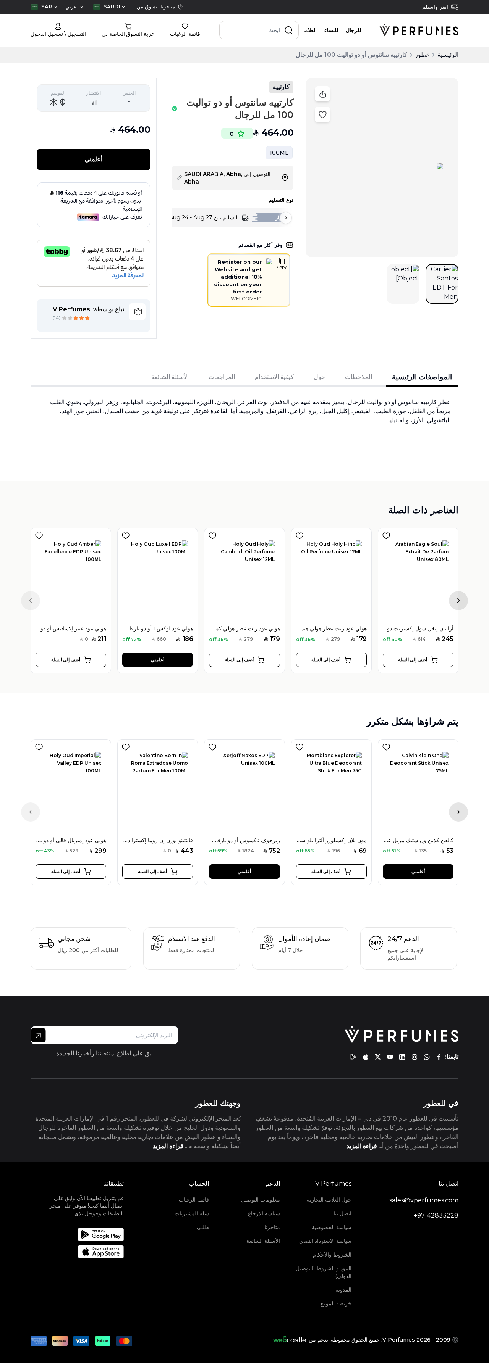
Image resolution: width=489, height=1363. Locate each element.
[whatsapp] (427, 1057)
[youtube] (390, 1057)
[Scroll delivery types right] (286, 218)
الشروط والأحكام (332, 1254)
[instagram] (414, 1057)
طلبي (203, 1227)
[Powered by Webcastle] (289, 1340)
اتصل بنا (342, 1213)
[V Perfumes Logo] (418, 30)
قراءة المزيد (362, 1146)
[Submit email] (38, 1035)
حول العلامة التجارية (329, 1199)
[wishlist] (39, 534)
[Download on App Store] (86, 1251)
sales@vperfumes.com (423, 1200)
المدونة (343, 1289)
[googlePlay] (353, 1057)
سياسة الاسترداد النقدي (325, 1240)
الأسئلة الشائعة (263, 1240)
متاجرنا (272, 1227)
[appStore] (366, 1057)
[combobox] (109, 7)
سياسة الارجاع (264, 1213)
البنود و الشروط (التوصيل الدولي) (323, 1272)
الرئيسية (447, 54)
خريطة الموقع (336, 1303)
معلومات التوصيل (260, 1199)
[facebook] (439, 1057)
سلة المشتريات (192, 1213)
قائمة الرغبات (194, 1199)
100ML (279, 152)
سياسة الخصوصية (331, 1227)
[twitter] (378, 1057)
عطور (422, 54)
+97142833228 (436, 1215)
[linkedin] (402, 1057)
